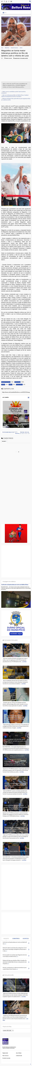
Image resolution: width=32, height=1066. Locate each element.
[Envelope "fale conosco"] (11, 1)
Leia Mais (24, 661)
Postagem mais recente (9, 432)
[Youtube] (6, 1)
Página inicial (24, 432)
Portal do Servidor (6, 1058)
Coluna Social (19, 1055)
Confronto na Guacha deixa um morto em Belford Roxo (14, 584)
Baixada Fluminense (14, 47)
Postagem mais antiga (22, 433)
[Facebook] (4, 1)
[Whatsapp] (8, 1)
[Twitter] (2, 1)
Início (2, 47)
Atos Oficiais (18, 1053)
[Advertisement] (16, 70)
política (21, 47)
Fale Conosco (5, 1055)
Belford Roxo (7, 47)
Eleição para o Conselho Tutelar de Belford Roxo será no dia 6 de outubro (14, 411)
